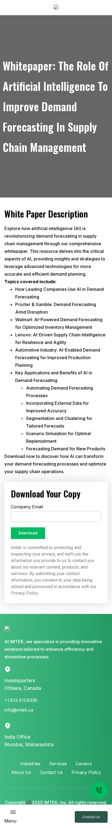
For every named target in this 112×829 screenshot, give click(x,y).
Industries (30, 763)
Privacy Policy (86, 772)
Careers (84, 763)
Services (58, 763)
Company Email (27, 507)
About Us (21, 772)
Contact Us (51, 772)
